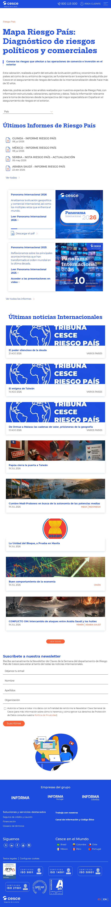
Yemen (80, 624)
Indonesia (95, 506)
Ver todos (11, 177)
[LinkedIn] (11, 845)
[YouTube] (23, 845)
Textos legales (10, 858)
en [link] (105, 899)
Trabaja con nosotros (67, 812)
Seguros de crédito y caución (17, 817)
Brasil (63, 844)
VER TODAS (55, 641)
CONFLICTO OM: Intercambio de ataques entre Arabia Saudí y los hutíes (53, 621)
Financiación (9, 821)
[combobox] (28, 112)
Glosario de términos (13, 826)
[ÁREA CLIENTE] (105, 3)
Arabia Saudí (93, 624)
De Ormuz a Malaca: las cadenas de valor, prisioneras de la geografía (51, 427)
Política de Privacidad (45, 715)
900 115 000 (69, 3)
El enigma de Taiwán (21, 388)
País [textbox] (6, 111)
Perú (78, 849)
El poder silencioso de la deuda (28, 350)
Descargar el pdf (25, 233)
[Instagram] (29, 845)
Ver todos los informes (18, 299)
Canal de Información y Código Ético (75, 819)
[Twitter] (6, 845)
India (84, 506)
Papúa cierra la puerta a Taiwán (28, 465)
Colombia (81, 844)
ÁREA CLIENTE (92, 3)
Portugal (96, 849)
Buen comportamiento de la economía (32, 581)
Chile (94, 844)
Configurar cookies (29, 858)
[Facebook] (17, 845)
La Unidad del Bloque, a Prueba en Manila (34, 543)
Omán (97, 585)
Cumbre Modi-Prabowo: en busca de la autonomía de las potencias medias (54, 503)
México (64, 849)
